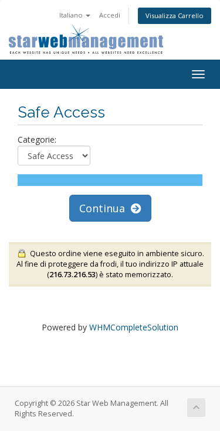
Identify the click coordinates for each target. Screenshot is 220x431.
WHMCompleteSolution (133, 327)
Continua (105, 208)
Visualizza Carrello (174, 15)
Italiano (71, 15)
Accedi (109, 15)
